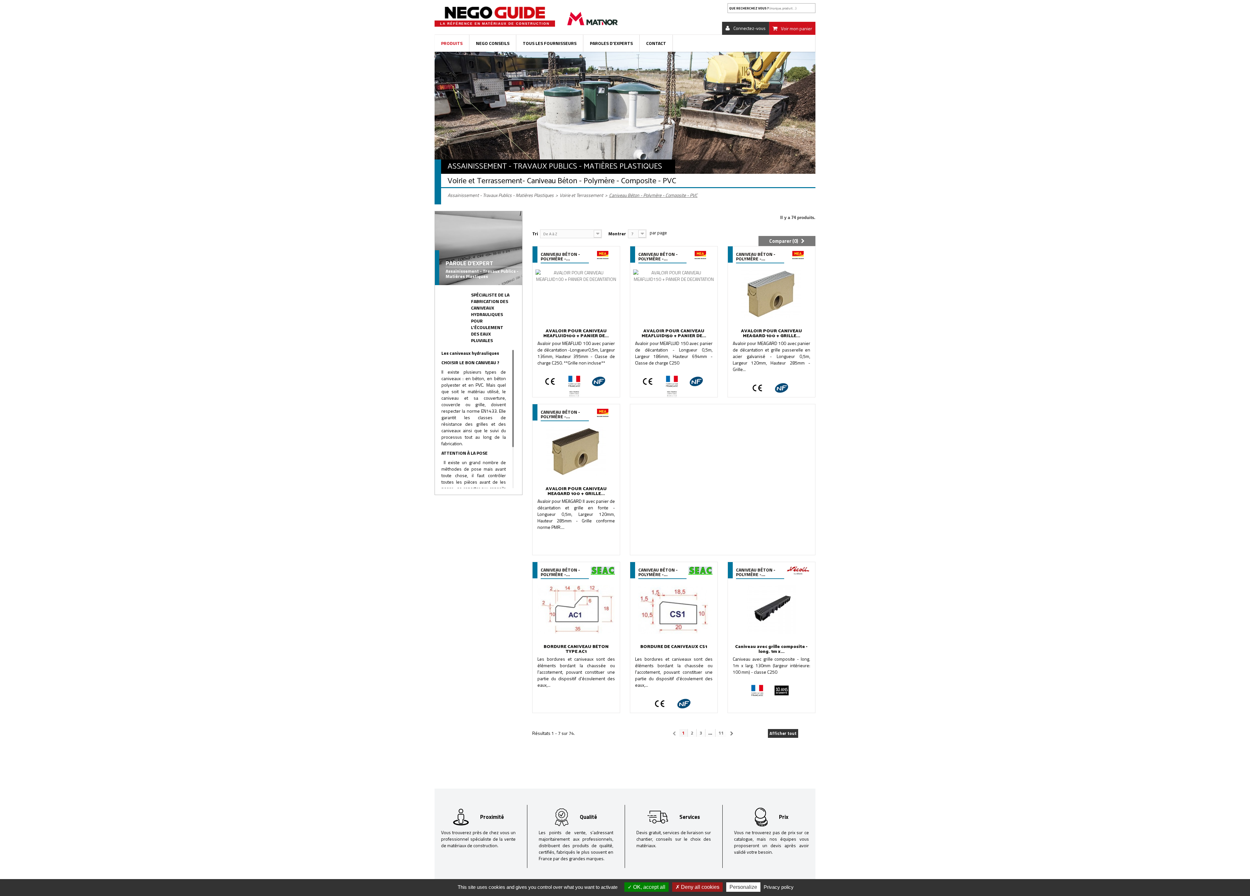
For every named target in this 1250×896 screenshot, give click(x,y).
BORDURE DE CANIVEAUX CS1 (673, 646)
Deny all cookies (699, 887)
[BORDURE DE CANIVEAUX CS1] (674, 609)
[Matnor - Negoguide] (495, 13)
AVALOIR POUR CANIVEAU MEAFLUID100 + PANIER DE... (576, 333)
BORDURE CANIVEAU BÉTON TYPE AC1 (576, 649)
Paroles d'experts (611, 43)
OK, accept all (648, 887)
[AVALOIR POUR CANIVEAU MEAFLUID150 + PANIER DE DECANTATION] (674, 293)
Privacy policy (779, 887)
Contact (656, 43)
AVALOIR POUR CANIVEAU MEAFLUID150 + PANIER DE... (674, 333)
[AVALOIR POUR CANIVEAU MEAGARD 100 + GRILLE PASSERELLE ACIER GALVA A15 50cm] (771, 293)
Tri (535, 233)
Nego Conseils (492, 43)
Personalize (743, 887)
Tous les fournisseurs (549, 43)
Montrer (617, 233)
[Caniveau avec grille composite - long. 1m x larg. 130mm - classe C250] (771, 609)
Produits (452, 43)
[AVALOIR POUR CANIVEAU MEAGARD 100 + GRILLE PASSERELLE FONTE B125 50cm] (576, 451)
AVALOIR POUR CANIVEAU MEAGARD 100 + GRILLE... (771, 333)
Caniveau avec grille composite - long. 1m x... (771, 649)
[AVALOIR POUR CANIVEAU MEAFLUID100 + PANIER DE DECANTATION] (576, 293)
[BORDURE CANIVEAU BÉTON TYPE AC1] (576, 609)
